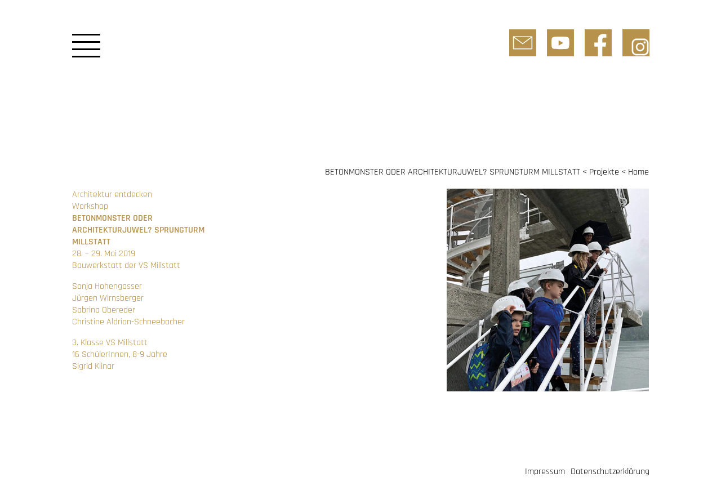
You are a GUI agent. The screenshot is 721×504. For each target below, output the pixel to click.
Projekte (604, 172)
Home (638, 172)
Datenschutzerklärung (610, 472)
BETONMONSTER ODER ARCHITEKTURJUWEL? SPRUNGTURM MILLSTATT (452, 172)
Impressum (545, 472)
